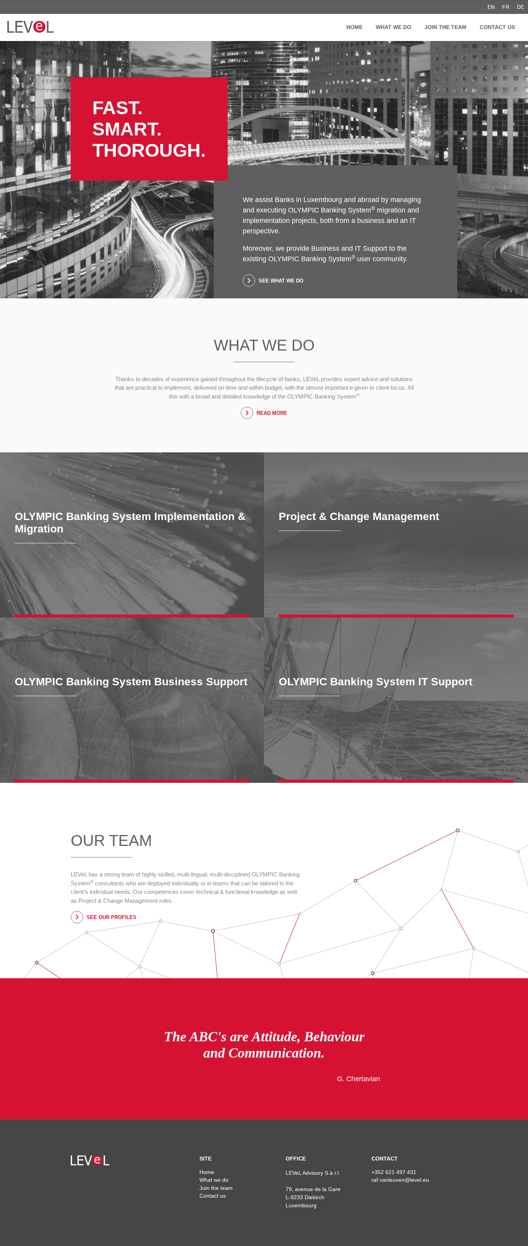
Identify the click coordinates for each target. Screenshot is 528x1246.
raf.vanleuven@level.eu (400, 1180)
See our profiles (110, 917)
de (520, 7)
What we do (393, 27)
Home (354, 27)
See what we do (280, 281)
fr (505, 7)
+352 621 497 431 (393, 1172)
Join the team (445, 27)
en (491, 7)
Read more (271, 413)
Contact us (497, 27)
